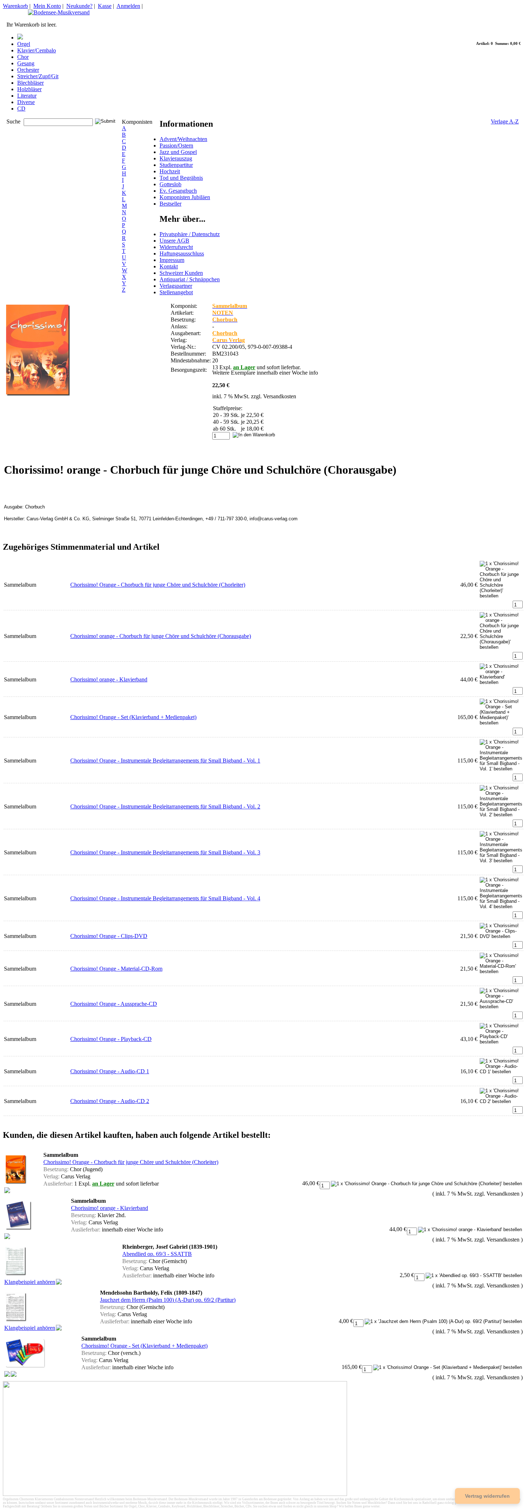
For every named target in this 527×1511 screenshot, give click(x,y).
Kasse (104, 6)
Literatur (27, 96)
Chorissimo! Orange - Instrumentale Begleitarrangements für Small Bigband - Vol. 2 (165, 806)
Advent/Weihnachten (183, 139)
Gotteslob (170, 184)
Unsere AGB (174, 241)
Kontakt (169, 266)
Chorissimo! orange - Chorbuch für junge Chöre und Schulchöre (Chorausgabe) (160, 636)
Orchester (28, 70)
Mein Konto (47, 6)
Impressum (172, 260)
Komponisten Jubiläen (185, 197)
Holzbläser (29, 89)
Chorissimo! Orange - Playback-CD (111, 1039)
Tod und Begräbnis (181, 178)
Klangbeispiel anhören (29, 1282)
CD (21, 108)
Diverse (26, 102)
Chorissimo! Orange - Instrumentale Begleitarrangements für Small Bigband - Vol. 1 (165, 760)
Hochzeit (170, 171)
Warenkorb (15, 6)
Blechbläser (30, 83)
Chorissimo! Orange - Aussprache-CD (113, 1004)
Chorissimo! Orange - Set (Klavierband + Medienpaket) (133, 717)
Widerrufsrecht (176, 247)
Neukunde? (79, 6)
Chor (23, 57)
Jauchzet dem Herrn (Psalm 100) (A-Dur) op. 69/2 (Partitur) (168, 1300)
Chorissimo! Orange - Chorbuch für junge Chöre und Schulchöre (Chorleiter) (157, 585)
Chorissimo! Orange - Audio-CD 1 (109, 1071)
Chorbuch (224, 333)
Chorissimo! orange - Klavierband (108, 679)
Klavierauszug (176, 158)
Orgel (23, 44)
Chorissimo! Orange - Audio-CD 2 (109, 1101)
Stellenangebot (176, 292)
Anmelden (128, 6)
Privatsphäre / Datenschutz (190, 234)
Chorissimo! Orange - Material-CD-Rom (116, 969)
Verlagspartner (176, 286)
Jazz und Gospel (178, 152)
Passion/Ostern (176, 145)
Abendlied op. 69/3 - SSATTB (157, 1254)
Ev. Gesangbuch (178, 191)
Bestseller (170, 204)
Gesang (25, 63)
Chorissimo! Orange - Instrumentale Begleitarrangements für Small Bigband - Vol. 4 (165, 898)
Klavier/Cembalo (36, 50)
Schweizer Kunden (181, 273)
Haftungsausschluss (182, 253)
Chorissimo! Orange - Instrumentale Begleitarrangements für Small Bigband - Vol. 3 (165, 852)
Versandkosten (279, 396)
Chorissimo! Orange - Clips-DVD (108, 936)
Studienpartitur (176, 165)
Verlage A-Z (505, 121)
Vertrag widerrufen (487, 1496)
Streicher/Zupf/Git (37, 76)
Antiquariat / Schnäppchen (190, 279)
